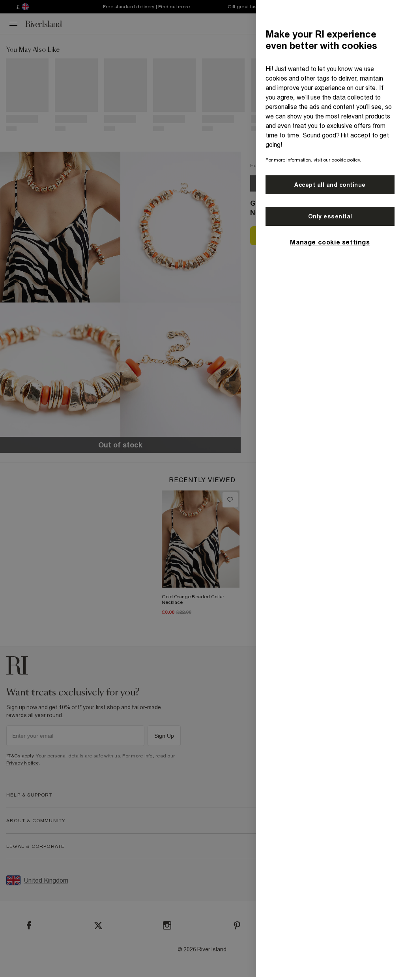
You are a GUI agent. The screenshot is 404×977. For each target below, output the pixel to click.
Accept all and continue (330, 185)
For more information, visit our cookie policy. (313, 160)
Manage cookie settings (330, 242)
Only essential (330, 216)
